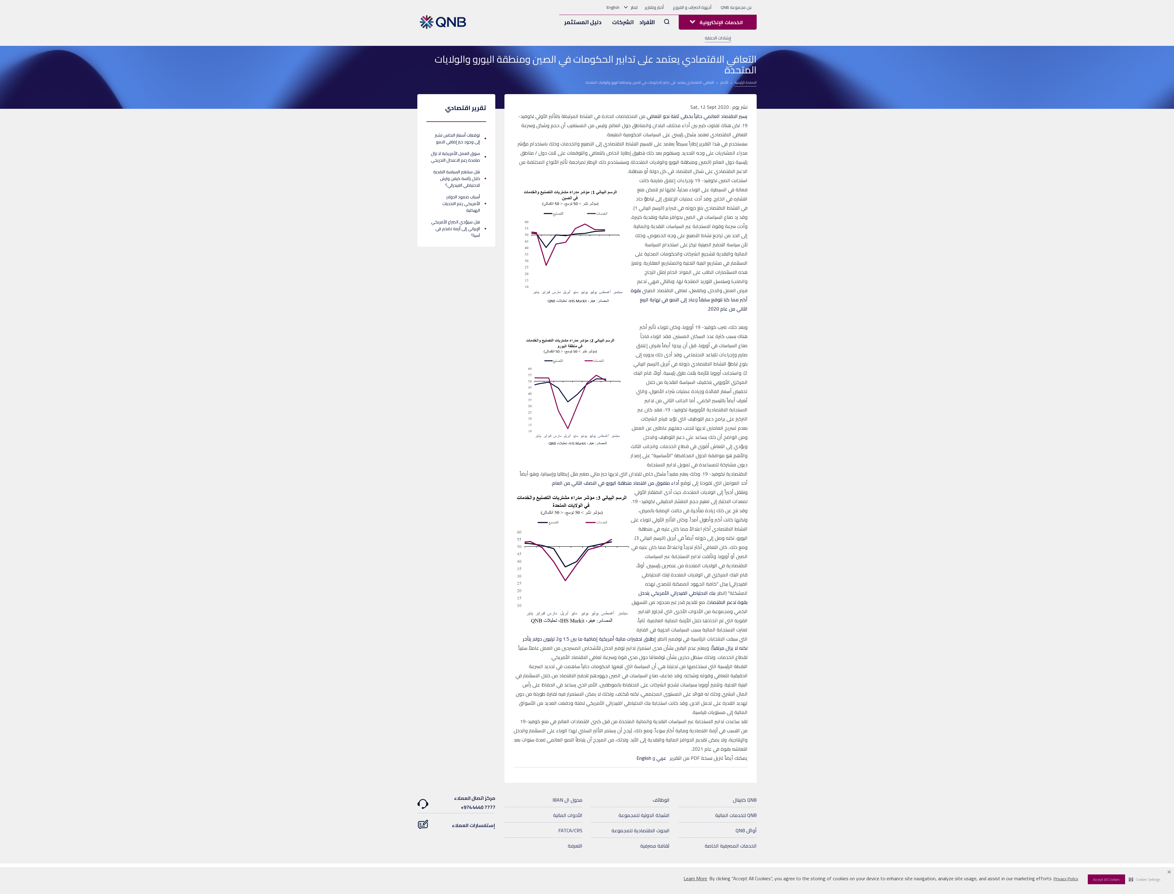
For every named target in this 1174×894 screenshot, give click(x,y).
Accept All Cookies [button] (1106, 879)
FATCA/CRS (570, 830)
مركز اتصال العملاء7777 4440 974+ (474, 802)
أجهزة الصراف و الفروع (692, 7)
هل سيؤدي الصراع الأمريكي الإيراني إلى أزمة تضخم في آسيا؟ (455, 228)
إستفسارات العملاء (473, 825)
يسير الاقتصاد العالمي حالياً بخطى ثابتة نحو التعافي (697, 116)
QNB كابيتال (745, 799)
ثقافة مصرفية (655, 845)
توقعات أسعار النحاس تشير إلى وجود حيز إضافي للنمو (457, 138)
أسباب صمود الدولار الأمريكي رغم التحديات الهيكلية (461, 203)
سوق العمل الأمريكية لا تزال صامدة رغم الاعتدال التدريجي (455, 156)
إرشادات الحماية (718, 38)
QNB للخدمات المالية (736, 815)
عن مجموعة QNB (736, 7)
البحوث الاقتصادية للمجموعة (640, 830)
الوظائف (661, 799)
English (613, 7)
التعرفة (575, 845)
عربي (660, 758)
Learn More (695, 878)
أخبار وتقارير (654, 7)
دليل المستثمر (582, 22)
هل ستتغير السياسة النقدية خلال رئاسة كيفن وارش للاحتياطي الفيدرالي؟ (456, 178)
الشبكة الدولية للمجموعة (644, 815)
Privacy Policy (1066, 879)
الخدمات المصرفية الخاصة (731, 845)
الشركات (623, 22)
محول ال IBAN (567, 799)
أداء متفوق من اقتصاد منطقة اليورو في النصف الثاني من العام (615, 482)
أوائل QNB (746, 830)
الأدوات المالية (567, 815)
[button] (1145, 879)
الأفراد (647, 22)
